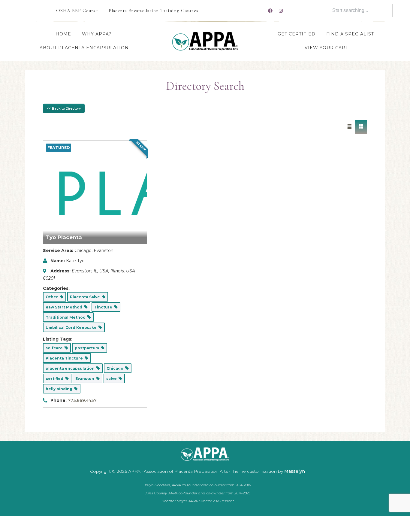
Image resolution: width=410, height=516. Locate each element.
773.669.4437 (82, 400)
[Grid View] (361, 127)
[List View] (349, 127)
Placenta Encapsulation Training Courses (153, 11)
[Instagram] (280, 10)
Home (63, 34)
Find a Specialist (350, 34)
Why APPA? (96, 34)
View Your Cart (326, 47)
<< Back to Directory (64, 108)
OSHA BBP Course (77, 11)
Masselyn (294, 471)
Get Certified (296, 34)
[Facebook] (270, 10)
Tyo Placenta (64, 237)
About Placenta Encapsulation (84, 47)
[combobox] (359, 10)
